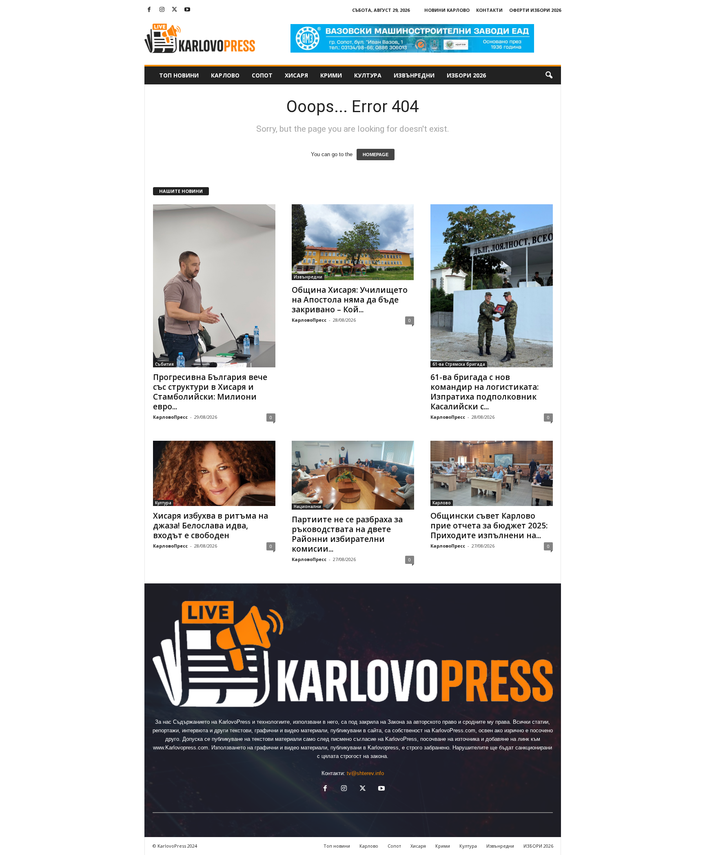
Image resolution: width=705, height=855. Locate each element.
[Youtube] (187, 10)
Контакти (489, 10)
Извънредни (414, 75)
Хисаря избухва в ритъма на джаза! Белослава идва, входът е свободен (210, 525)
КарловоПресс (170, 417)
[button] (549, 75)
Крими (331, 75)
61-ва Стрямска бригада (458, 364)
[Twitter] (175, 10)
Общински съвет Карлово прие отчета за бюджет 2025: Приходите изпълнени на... (489, 525)
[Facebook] (149, 10)
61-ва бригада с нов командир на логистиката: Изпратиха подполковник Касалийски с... (484, 392)
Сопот (262, 75)
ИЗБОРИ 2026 (466, 75)
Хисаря (296, 75)
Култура (367, 75)
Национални (307, 506)
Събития (164, 364)
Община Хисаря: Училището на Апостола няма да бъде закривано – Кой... (350, 300)
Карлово (225, 75)
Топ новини (179, 75)
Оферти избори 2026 (535, 10)
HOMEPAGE (375, 154)
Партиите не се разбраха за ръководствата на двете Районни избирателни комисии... (347, 534)
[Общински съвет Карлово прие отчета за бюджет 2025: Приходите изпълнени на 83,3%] (491, 473)
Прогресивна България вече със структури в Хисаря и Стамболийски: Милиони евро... (210, 392)
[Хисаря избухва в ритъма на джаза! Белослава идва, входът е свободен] (214, 473)
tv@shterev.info (365, 773)
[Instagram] (162, 10)
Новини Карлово (447, 10)
